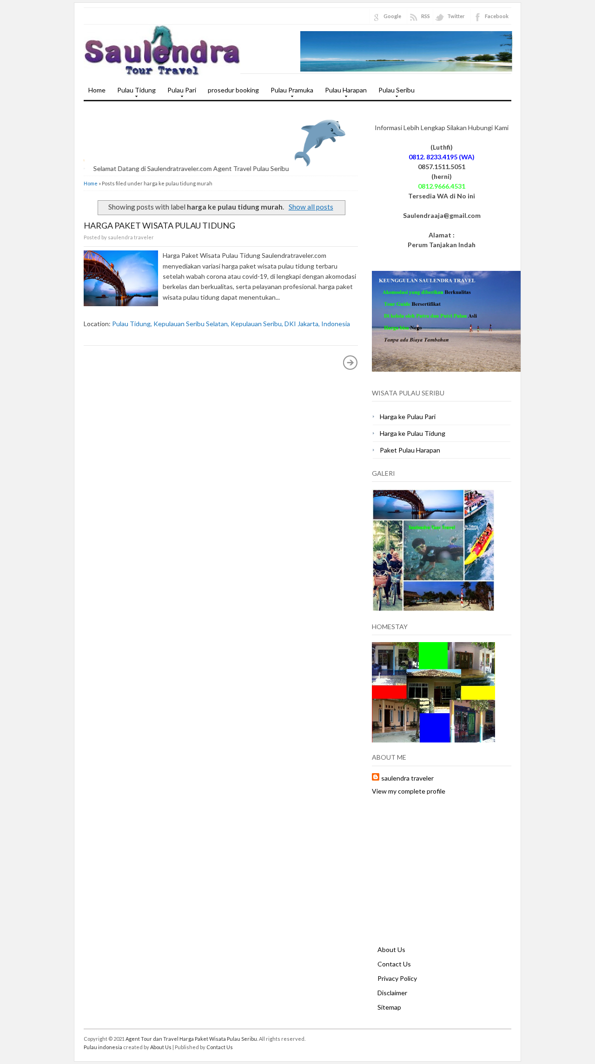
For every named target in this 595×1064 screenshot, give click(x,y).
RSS (425, 16)
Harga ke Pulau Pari (408, 416)
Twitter (456, 16)
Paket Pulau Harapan (410, 450)
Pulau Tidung (134, 93)
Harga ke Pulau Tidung (412, 433)
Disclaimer (392, 993)
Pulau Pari (179, 93)
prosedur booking (233, 90)
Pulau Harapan (343, 93)
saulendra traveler (407, 778)
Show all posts (311, 207)
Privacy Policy (397, 978)
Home (97, 90)
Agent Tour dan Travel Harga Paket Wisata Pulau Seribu (191, 1039)
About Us (391, 949)
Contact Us (394, 964)
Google (392, 16)
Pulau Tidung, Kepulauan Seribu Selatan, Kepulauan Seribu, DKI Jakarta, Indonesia (231, 324)
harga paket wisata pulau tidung (159, 225)
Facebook (497, 16)
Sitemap (389, 1007)
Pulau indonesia (103, 1047)
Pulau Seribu (394, 93)
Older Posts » (350, 362)
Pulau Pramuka (289, 93)
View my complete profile (408, 791)
